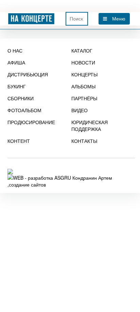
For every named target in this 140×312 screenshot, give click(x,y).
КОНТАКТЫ (84, 140)
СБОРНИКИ (20, 98)
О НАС (14, 50)
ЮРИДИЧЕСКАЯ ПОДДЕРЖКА (89, 125)
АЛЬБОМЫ (83, 86)
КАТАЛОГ (81, 50)
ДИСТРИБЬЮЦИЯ (27, 74)
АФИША (16, 62)
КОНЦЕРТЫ (84, 74)
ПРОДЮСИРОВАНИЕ (31, 122)
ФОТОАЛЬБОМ (24, 110)
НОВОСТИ (83, 62)
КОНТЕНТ (18, 140)
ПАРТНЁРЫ (84, 98)
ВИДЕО (79, 110)
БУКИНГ (16, 86)
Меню (118, 18)
